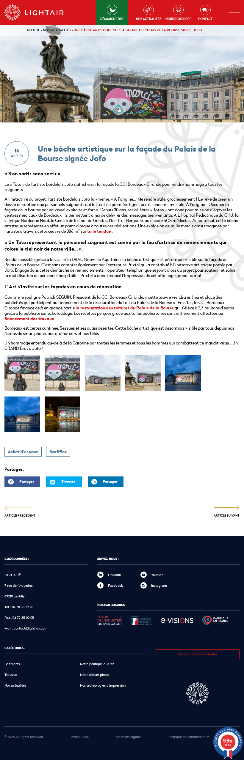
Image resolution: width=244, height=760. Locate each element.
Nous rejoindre (178, 19)
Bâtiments (12, 664)
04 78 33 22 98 (22, 607)
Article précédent (19, 515)
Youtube (157, 574)
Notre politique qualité (97, 664)
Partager (19, 483)
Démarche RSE (111, 19)
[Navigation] (234, 12)
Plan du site (80, 736)
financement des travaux (29, 319)
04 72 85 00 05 (23, 617)
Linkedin (114, 574)
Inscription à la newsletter (197, 654)
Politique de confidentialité (188, 736)
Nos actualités (148, 19)
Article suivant (227, 515)
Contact (205, 19)
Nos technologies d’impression (103, 685)
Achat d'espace (23, 452)
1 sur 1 (119, 111)
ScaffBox (58, 452)
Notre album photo (94, 674)
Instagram (159, 585)
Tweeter (68, 481)
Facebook (115, 585)
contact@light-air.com (30, 628)
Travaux (10, 674)
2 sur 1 (124, 111)
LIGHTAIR (39, 12)
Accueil (33, 30)
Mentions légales (128, 736)
